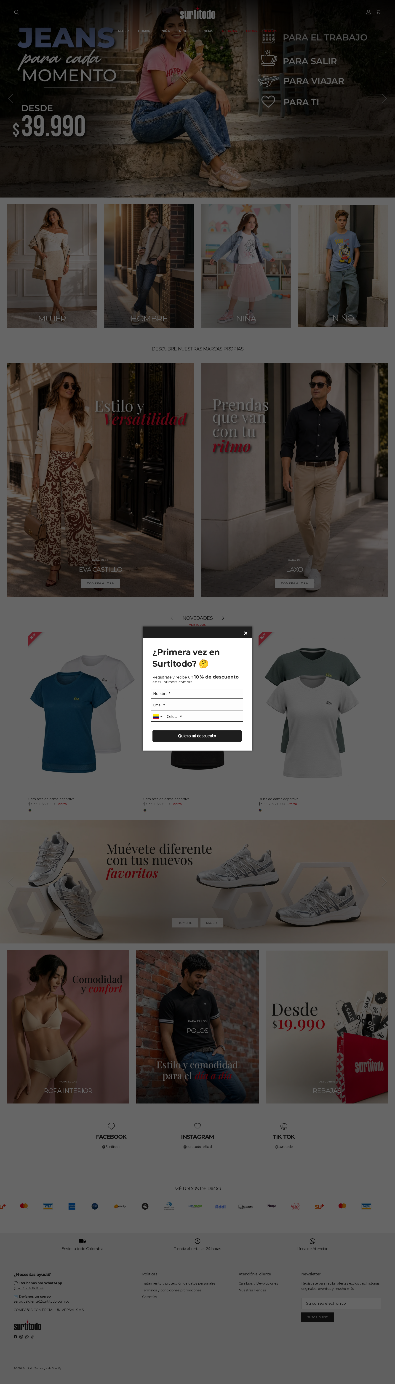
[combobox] (158, 717)
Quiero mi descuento (197, 736)
